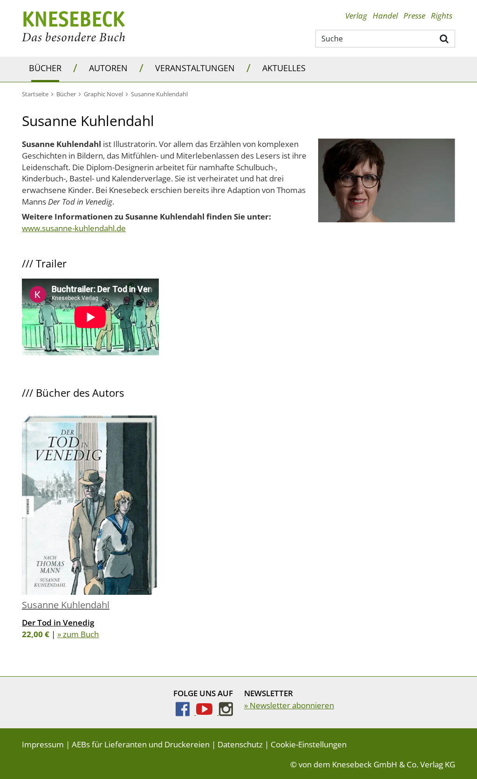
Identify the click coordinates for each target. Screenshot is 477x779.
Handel (385, 15)
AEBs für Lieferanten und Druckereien (141, 744)
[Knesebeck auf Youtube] (207, 711)
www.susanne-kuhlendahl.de (74, 228)
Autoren (108, 67)
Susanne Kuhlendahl (65, 605)
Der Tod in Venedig (58, 622)
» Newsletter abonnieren (289, 705)
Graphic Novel (103, 94)
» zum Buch (78, 634)
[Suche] (444, 38)
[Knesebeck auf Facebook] (186, 711)
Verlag (356, 15)
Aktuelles (284, 67)
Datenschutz (240, 744)
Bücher (45, 67)
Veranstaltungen (195, 67)
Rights (441, 15)
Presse (414, 15)
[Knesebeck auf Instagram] (226, 711)
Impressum (43, 744)
